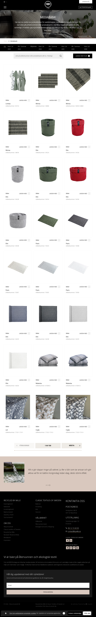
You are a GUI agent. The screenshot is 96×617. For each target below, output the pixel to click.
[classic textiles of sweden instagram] (70, 540)
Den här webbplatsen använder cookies (22, 613)
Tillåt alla (87, 613)
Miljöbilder (33, 46)
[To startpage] (48, 5)
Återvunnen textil (41, 524)
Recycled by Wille (9, 532)
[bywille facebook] (67, 547)
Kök (37, 509)
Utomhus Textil (8, 515)
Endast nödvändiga (75, 613)
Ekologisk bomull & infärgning (45, 527)
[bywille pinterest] (74, 547)
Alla (5, 46)
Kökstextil (7, 507)
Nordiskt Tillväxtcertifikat (11, 535)
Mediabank (13, 41)
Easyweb (89, 604)
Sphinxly (75, 604)
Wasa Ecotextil (8, 527)
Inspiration (7, 540)
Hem (5, 41)
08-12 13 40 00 (73, 528)
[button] (46, 485)
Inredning (39, 507)
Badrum (38, 504)
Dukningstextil (8, 504)
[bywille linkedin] (77, 547)
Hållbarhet (39, 521)
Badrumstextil (8, 512)
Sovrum (38, 512)
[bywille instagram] (70, 547)
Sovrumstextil (8, 517)
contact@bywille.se (74, 531)
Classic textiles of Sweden (12, 529)
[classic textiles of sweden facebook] (67, 540)
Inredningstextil (9, 509)
